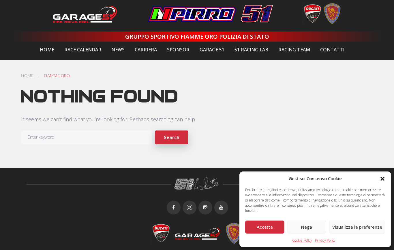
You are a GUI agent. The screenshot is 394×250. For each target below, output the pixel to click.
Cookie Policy (302, 240)
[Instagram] (205, 207)
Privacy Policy (325, 240)
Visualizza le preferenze (357, 227)
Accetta (265, 227)
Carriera (146, 49)
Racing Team (294, 49)
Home (47, 49)
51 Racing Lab (251, 49)
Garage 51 (212, 49)
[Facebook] (174, 207)
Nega (306, 227)
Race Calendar (82, 49)
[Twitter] (189, 207)
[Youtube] (221, 207)
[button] (382, 179)
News (118, 49)
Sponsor (178, 49)
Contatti (332, 49)
